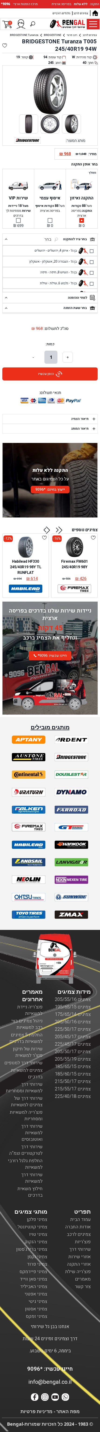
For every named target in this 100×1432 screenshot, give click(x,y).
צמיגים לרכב (80, 13)
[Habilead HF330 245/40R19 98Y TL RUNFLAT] (25, 547)
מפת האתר (67, 1411)
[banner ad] (50, 690)
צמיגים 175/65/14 (73, 1014)
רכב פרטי (72, 35)
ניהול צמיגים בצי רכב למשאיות (27, 1024)
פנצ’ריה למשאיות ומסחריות (26, 1115)
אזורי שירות (79, 1256)
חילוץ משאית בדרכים (30, 1192)
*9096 (6, 4)
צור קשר (83, 1286)
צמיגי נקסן (37, 1256)
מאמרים (83, 1279)
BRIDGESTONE (52, 35)
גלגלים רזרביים (61, 13)
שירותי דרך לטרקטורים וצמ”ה (26, 1150)
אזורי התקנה (79, 1264)
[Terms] (28, 740)
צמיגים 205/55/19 (73, 1059)
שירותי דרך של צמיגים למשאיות (27, 1101)
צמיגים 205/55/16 (73, 999)
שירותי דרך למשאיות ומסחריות (24, 1087)
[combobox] (35, 239)
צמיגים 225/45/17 (73, 1044)
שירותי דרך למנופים (23, 1062)
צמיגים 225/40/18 (73, 1096)
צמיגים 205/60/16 (73, 1021)
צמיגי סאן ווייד (33, 1279)
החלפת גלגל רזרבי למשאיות (25, 1164)
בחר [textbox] (47, 239)
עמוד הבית (80, 1219)
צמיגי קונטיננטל (32, 1226)
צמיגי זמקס (36, 1316)
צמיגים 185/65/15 (73, 1066)
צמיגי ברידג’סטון (31, 1249)
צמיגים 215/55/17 (73, 1089)
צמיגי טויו (38, 1234)
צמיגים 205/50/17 (73, 1051)
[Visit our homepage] (95, 13)
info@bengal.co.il (50, 1382)
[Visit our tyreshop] (67, 24)
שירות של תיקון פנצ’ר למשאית (28, 1052)
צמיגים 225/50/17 (73, 1029)
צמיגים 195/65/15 (73, 1007)
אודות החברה (78, 1226)
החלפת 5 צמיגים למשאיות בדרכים (26, 1038)
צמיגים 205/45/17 (73, 1036)
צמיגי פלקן (37, 1219)
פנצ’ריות (83, 1241)
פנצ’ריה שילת (78, 1271)
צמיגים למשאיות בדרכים (27, 1073)
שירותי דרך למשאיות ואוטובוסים (32, 1133)
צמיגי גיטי (38, 1301)
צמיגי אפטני (36, 1294)
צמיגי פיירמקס (33, 1271)
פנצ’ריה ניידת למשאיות (30, 1010)
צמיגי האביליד (33, 1286)
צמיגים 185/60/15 (73, 1074)
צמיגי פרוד (37, 1264)
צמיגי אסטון (36, 1308)
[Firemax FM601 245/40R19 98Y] (74, 547)
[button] (59, 530)
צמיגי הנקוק (36, 1241)
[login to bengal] (21, 24)
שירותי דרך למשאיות (32, 1178)
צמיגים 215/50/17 (73, 1081)
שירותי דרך (80, 1249)
